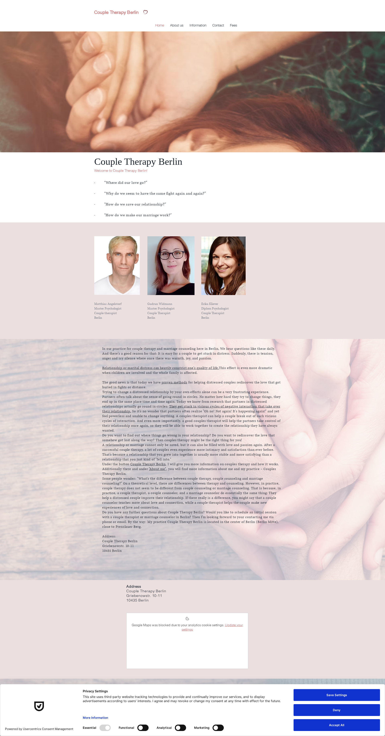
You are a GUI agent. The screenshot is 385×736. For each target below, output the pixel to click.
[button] (197, 25)
